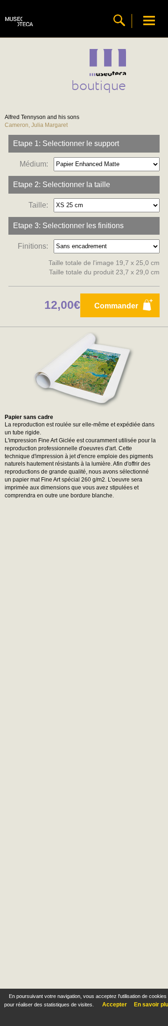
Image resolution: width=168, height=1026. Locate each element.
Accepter (114, 1004)
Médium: (36, 164)
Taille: (40, 205)
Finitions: (35, 246)
